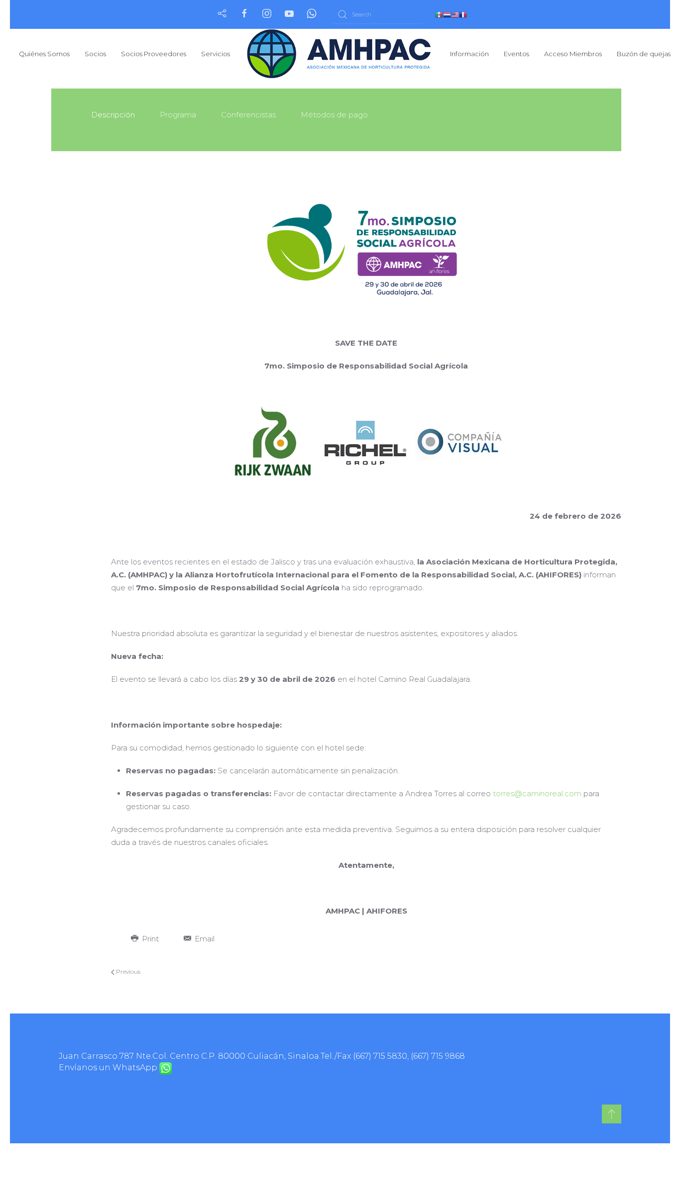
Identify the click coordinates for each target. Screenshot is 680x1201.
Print (149, 938)
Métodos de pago (334, 114)
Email (204, 938)
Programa (178, 114)
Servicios (215, 54)
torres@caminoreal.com (537, 793)
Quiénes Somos (44, 54)
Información (469, 54)
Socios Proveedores (153, 54)
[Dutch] (447, 14)
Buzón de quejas (644, 54)
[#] (611, 1114)
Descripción (113, 114)
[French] (463, 14)
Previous (127, 971)
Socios (95, 54)
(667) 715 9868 (438, 1056)
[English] (455, 14)
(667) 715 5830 (380, 1056)
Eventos (516, 54)
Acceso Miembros (573, 54)
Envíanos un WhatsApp (109, 1067)
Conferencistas (248, 114)
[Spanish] (439, 14)
